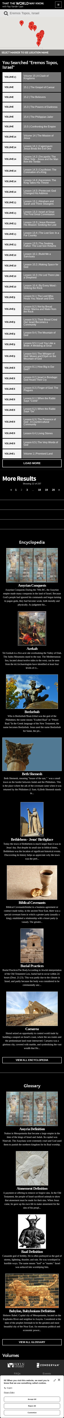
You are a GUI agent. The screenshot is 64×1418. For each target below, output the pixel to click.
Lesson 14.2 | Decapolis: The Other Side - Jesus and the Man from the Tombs (41, 159)
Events (47, 1373)
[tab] (32, 77)
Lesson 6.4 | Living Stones (38, 433)
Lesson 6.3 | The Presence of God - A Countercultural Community (40, 422)
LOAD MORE (32, 463)
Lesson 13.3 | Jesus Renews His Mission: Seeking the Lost (40, 223)
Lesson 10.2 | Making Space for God (41, 265)
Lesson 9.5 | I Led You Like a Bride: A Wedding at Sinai (39, 344)
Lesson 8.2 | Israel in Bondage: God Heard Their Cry (41, 378)
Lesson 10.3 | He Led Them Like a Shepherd (41, 276)
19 (46, 490)
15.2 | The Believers (35, 97)
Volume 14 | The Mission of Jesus (38, 136)
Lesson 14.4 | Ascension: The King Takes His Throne (40, 181)
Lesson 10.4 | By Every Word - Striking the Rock (40, 286)
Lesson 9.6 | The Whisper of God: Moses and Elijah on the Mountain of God (40, 356)
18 (39, 490)
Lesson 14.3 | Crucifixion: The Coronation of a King (40, 170)
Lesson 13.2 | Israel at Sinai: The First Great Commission (39, 213)
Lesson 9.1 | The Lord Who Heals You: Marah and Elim (39, 297)
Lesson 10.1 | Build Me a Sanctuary (37, 255)
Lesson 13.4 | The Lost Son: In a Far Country (41, 234)
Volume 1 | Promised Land (38, 453)
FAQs (17, 1373)
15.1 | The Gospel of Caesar (39, 87)
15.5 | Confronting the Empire (40, 126)
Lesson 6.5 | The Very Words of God (41, 443)
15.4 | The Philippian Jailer (38, 117)
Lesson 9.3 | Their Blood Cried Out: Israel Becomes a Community (40, 322)
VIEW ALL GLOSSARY (32, 1342)
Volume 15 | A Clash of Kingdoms (36, 77)
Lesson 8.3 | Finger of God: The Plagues (41, 389)
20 (53, 490)
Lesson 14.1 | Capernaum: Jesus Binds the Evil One (38, 147)
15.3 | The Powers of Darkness (40, 107)
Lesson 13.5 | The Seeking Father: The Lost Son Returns (40, 244)
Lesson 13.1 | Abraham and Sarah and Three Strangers (39, 202)
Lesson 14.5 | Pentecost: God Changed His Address (40, 192)
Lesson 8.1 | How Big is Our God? (39, 368)
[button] (21, 23)
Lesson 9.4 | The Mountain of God (39, 333)
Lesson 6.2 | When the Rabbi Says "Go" (39, 410)
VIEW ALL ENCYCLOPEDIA (32, 1060)
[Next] (59, 490)
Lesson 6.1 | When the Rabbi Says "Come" (39, 399)
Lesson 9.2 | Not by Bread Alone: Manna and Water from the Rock (40, 309)
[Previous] (11, 490)
